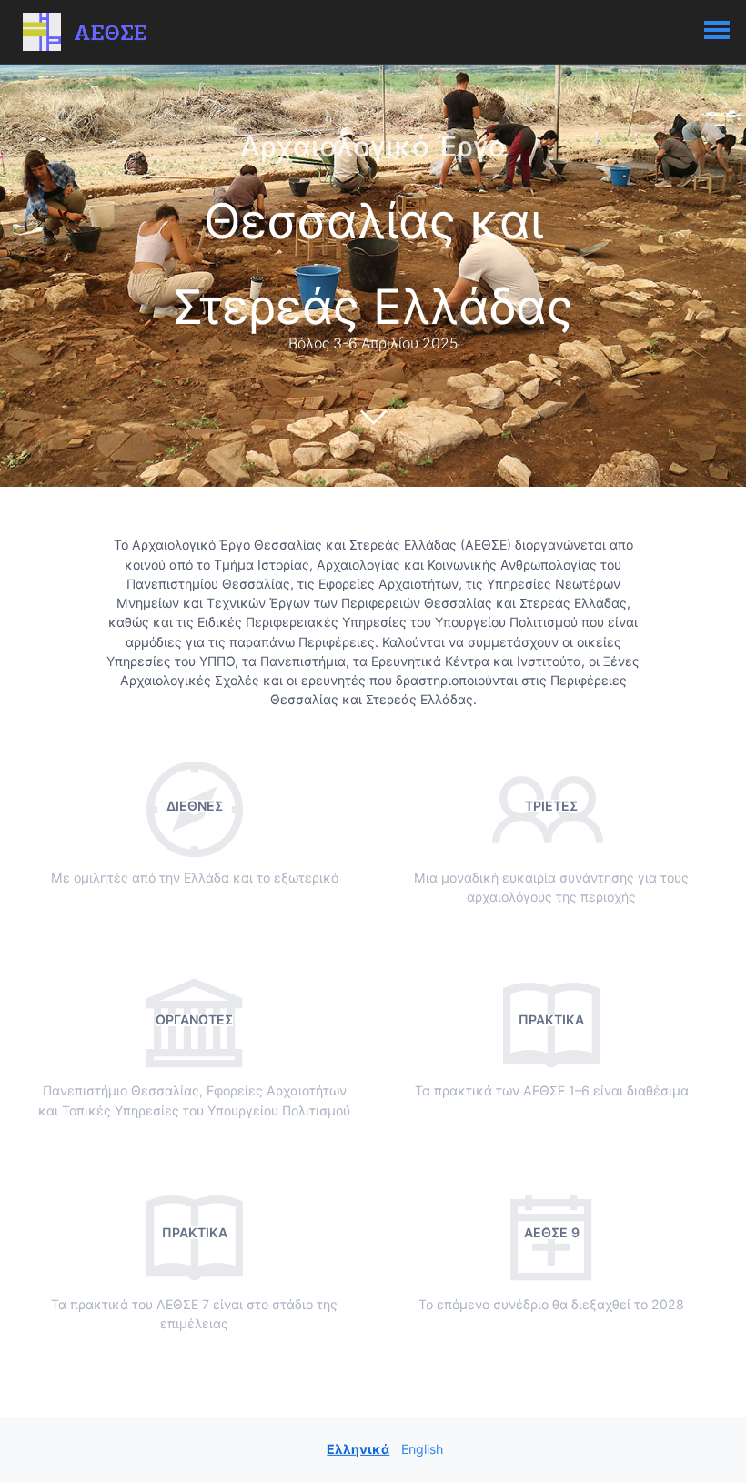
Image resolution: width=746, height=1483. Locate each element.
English (422, 1448)
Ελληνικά (358, 1448)
